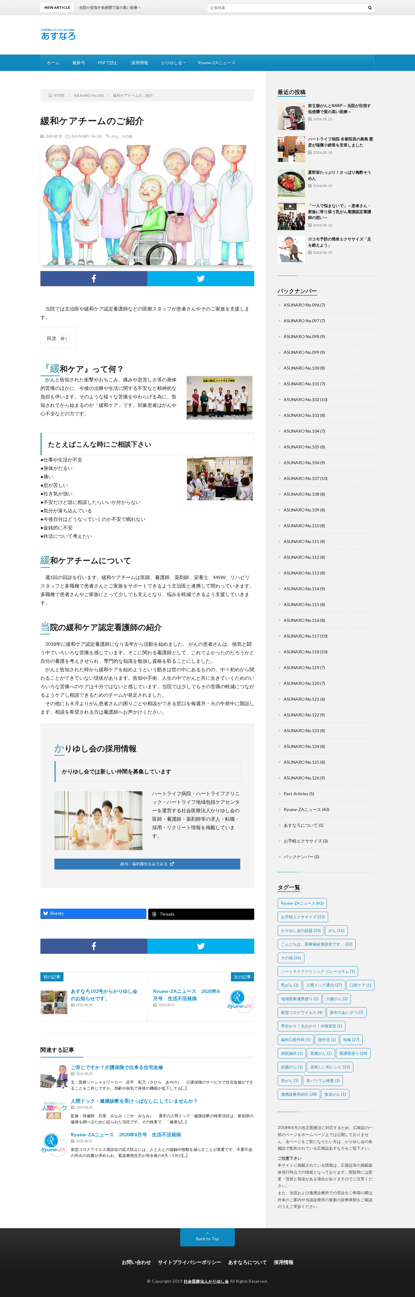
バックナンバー (299, 856)
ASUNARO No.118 (301, 651)
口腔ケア (360, 985)
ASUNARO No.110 (301, 525)
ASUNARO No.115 (301, 604)
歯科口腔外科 (295, 1039)
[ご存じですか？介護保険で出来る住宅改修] (54, 1077)
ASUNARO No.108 (301, 494)
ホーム (53, 62)
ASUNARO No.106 (301, 462)
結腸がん (292, 1066)
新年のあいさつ (346, 1012)
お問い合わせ (136, 1262)
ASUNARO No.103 (301, 415)
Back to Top (207, 1238)
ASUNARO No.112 (301, 557)
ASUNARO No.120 (301, 683)
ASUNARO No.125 (301, 762)
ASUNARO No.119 (301, 667)
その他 (126, 136)
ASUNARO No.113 (301, 572)
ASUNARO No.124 (301, 746)
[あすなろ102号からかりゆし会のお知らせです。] (54, 1001)
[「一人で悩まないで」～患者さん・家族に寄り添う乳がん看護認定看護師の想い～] (291, 216)
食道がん (335, 1094)
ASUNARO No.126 (301, 777)
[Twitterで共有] (200, 278)
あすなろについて (301, 825)
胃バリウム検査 (323, 1080)
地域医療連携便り (299, 998)
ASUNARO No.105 (301, 446)
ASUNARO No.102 (86, 136)
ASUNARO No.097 (301, 320)
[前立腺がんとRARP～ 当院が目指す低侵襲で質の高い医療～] (291, 116)
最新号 (78, 62)
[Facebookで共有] (93, 278)
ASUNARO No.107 (301, 478)
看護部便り (353, 1053)
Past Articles (296, 793)
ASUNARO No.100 (301, 367)
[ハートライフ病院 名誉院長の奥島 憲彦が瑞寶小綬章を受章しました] (291, 149)
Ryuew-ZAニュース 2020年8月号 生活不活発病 (126, 1134)
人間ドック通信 (324, 985)
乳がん (290, 985)
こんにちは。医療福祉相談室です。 (316, 944)
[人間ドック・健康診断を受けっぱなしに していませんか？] (54, 1110)
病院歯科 (292, 1053)
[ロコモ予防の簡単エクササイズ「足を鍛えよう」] (291, 249)
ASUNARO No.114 (301, 588)
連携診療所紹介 (299, 1094)
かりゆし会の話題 (301, 930)
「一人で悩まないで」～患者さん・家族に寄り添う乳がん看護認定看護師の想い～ (339, 211)
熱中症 (327, 1039)
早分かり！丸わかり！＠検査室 (311, 1026)
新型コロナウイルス (301, 1012)
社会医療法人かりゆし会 (206, 1281)
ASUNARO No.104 (301, 431)
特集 (351, 1039)
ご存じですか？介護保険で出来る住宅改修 (117, 1067)
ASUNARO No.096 (301, 304)
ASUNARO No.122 (301, 714)
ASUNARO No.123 (301, 730)
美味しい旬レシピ (330, 1066)
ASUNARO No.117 (301, 635)
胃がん (290, 1080)
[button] (147, 864)
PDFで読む (108, 62)
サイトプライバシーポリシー (189, 1262)
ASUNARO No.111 (301, 541)
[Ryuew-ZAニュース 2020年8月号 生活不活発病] (240, 1001)
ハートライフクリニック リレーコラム (318, 971)
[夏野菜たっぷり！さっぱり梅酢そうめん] (291, 183)
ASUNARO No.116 (301, 620)
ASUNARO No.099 (301, 352)
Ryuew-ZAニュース (216, 62)
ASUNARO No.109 (301, 509)
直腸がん (321, 1053)
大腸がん (337, 998)
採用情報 (139, 62)
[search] (370, 7)
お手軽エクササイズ (303, 840)
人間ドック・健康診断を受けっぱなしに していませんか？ (134, 1101)
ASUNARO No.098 (301, 336)
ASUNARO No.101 (301, 383)
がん (114, 136)
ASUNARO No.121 (301, 699)
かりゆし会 (171, 62)
